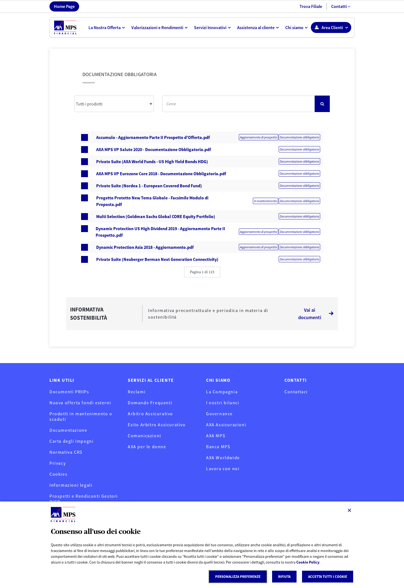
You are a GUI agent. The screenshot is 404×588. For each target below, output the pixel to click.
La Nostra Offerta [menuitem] (104, 27)
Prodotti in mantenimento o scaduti (80, 416)
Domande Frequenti (150, 402)
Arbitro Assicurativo (150, 413)
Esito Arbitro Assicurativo (157, 424)
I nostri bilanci (222, 402)
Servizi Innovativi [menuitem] (210, 27)
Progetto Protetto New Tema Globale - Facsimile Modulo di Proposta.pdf (152, 201)
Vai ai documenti (309, 314)
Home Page (64, 6)
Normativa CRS (65, 452)
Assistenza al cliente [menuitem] (256, 27)
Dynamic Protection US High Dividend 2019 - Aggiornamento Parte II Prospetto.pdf (160, 232)
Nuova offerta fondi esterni (80, 402)
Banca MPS (218, 446)
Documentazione (68, 430)
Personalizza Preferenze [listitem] (238, 576)
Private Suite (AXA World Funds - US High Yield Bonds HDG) (152, 161)
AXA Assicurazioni (226, 424)
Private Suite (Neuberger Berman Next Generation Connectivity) (157, 259)
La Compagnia (222, 391)
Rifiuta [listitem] (284, 576)
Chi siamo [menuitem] (294, 27)
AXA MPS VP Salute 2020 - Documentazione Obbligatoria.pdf (153, 149)
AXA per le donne (147, 446)
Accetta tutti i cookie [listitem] (327, 576)
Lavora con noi (222, 468)
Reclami (136, 391)
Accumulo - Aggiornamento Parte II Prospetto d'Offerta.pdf (153, 137)
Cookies (58, 474)
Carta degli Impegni (71, 441)
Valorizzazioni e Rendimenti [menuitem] (157, 27)
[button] (202, 272)
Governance (219, 413)
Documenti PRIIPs (69, 391)
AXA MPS (215, 435)
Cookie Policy (307, 562)
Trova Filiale (311, 6)
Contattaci (296, 391)
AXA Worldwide (223, 457)
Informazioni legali (70, 485)
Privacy (57, 463)
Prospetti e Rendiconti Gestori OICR (83, 498)
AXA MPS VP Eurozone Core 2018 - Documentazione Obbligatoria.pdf (161, 173)
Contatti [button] (339, 6)
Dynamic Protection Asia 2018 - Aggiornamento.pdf (144, 247)
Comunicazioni (144, 435)
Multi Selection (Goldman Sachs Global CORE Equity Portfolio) (155, 216)
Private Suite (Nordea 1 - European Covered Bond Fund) (149, 185)
